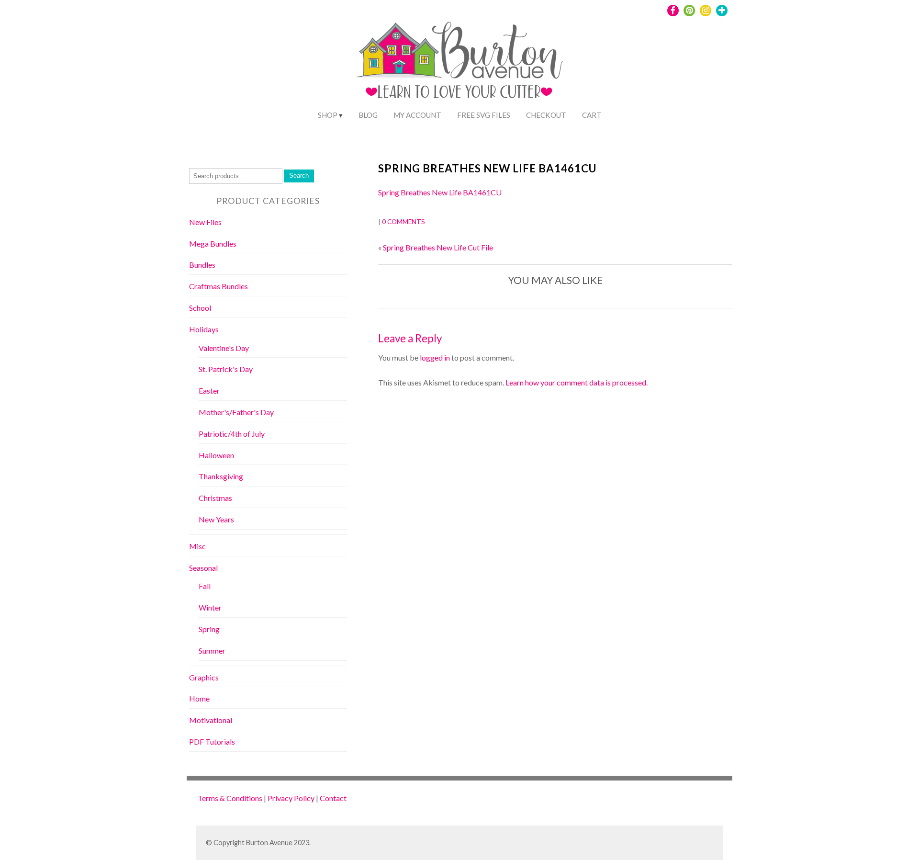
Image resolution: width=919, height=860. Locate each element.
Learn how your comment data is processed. (576, 382)
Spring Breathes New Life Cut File (438, 247)
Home (199, 698)
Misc (197, 546)
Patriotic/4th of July (232, 433)
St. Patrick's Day (226, 368)
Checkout (546, 115)
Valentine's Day (224, 347)
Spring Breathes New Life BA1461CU (487, 168)
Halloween (216, 455)
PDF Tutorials (212, 741)
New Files (205, 221)
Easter (209, 390)
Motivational (210, 719)
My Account (417, 115)
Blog (368, 115)
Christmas (215, 497)
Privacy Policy (291, 798)
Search (299, 175)
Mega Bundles (212, 243)
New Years (216, 519)
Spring (209, 629)
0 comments (403, 222)
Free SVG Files (483, 115)
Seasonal (203, 567)
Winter (210, 607)
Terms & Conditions (230, 798)
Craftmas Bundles (218, 286)
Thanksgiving (221, 476)
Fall (205, 585)
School (200, 307)
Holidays (204, 329)
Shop (327, 115)
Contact (333, 798)
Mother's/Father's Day (236, 412)
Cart (592, 115)
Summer (212, 650)
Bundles (202, 264)
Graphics (204, 677)
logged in (435, 357)
